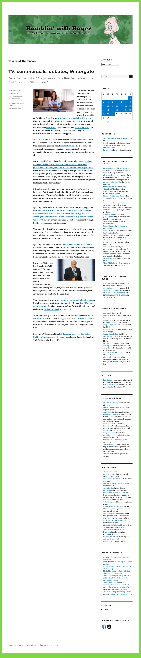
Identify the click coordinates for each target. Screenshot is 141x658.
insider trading (67, 146)
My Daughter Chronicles (111, 343)
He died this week (51, 309)
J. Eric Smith (107, 217)
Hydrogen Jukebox (109, 214)
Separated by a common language (115, 440)
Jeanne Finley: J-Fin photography (115, 226)
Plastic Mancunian (109, 571)
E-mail (105, 143)
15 (130, 106)
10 (108, 106)
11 (112, 106)
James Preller (108, 221)
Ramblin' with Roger (15, 645)
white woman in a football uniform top (73, 118)
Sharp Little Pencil (109, 357)
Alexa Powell (107, 175)
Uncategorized (13, 93)
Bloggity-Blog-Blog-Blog (112, 316)
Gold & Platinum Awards (111, 414)
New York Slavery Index (111, 513)
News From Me (108, 424)
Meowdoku (107, 587)
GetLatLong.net (108, 502)
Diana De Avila (108, 191)
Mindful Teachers (109, 240)
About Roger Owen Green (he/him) (115, 138)
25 (112, 114)
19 (117, 110)
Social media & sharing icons (58, 656)
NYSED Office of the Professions (114, 520)
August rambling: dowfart (119, 589)
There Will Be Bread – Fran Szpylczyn (116, 263)
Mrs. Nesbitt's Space (110, 336)
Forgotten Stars (108, 329)
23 (104, 114)
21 (126, 110)
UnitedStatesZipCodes (111, 537)
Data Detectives (108, 284)
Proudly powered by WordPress (47, 645)
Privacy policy (108, 150)
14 (126, 106)
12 (117, 106)
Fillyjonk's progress (110, 325)
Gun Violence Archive (110, 385)
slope (105, 557)
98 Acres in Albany (109, 403)
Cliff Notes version (85, 318)
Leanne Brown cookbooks (112, 507)
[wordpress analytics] (116, 609)
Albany (105, 472)
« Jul (107, 122)
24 (108, 114)
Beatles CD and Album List (112, 407)
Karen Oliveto (108, 231)
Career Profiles (108, 488)
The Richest (107, 454)
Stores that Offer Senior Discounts (115, 525)
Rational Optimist (109, 254)
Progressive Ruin (109, 433)
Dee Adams (107, 320)
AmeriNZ (106, 313)
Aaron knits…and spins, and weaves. (116, 168)
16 (104, 110)
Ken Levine (107, 421)
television (20, 103)
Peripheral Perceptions (111, 353)
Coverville (106, 412)
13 (121, 106)
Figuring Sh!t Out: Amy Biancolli (114, 196)
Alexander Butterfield (16, 96)
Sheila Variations (109, 444)
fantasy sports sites (78, 140)
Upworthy (106, 541)
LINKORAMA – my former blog (114, 293)
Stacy (105, 594)
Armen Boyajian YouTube (112, 182)
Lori (104, 566)
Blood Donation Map (110, 479)
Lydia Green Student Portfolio (113, 235)
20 (121, 110)
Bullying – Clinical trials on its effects (116, 483)
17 (108, 110)
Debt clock (107, 500)
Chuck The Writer (109, 189)
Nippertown (107, 426)
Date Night (51, 127)
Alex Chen (106, 592)
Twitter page (107, 297)
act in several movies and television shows (75, 300)
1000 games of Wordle (121, 587)
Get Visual (106, 208)
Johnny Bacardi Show (110, 334)
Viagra (10, 105)
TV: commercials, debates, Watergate (51, 71)
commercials (13, 101)
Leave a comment (14, 108)
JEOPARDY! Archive (110, 290)
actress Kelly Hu (82, 127)
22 (130, 110)
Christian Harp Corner (111, 187)
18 (112, 110)
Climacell (106, 490)
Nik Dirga (106, 346)
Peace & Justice (108, 247)
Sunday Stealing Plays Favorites (121, 594)
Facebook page (108, 288)
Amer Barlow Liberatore (111, 583)
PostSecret (107, 431)
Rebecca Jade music (110, 258)
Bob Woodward (14, 98)
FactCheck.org (108, 380)
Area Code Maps (108, 474)
